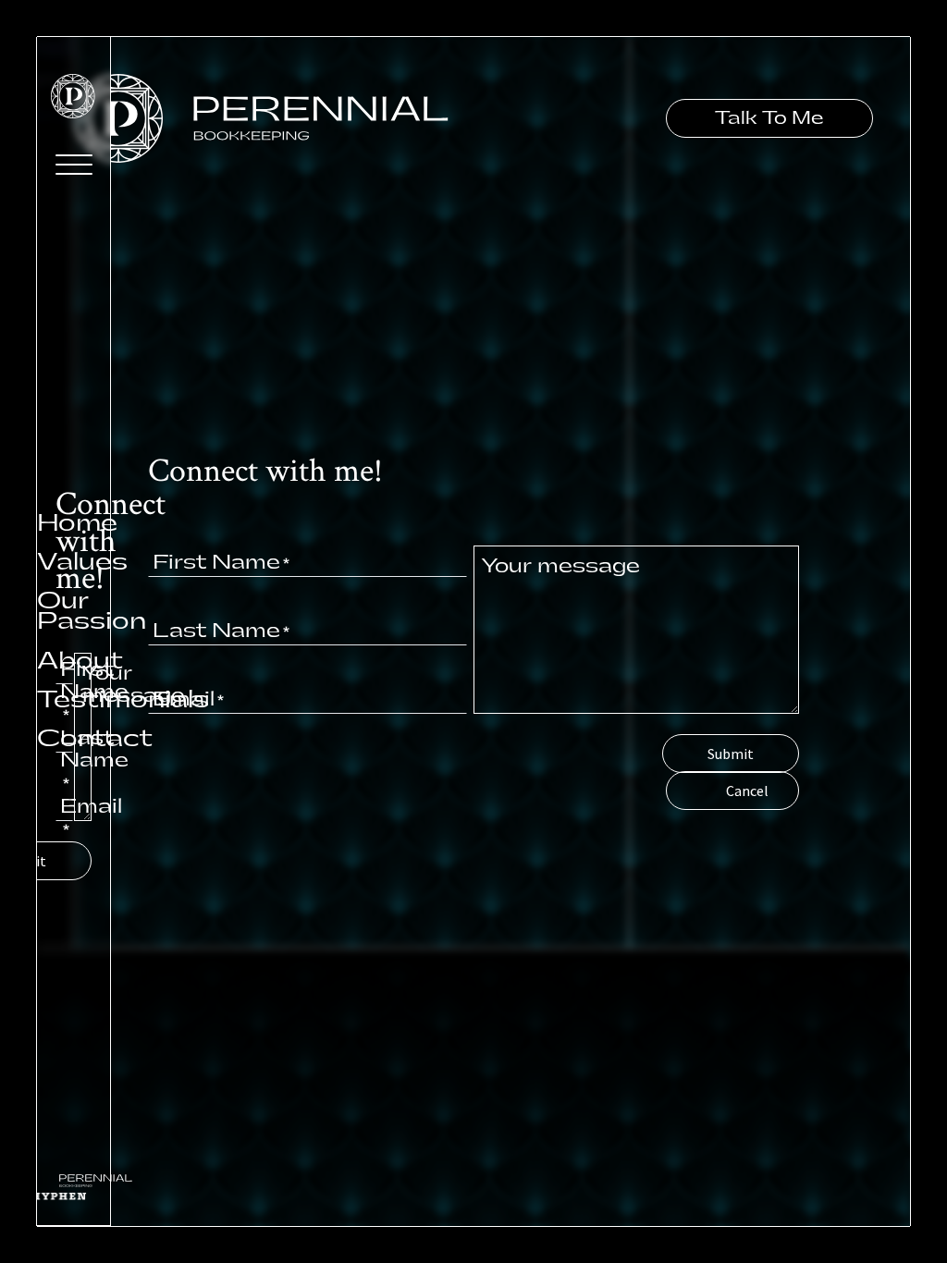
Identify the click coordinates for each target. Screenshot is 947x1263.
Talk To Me (769, 118)
